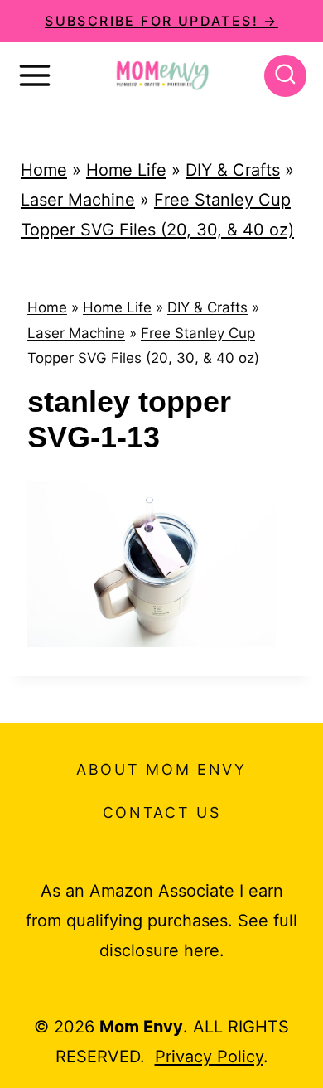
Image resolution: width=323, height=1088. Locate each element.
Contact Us (162, 812)
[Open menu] (35, 75)
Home (44, 170)
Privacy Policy (209, 1056)
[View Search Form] (285, 76)
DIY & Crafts (233, 170)
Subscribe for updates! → (161, 20)
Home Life (126, 170)
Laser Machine (78, 200)
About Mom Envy (161, 769)
